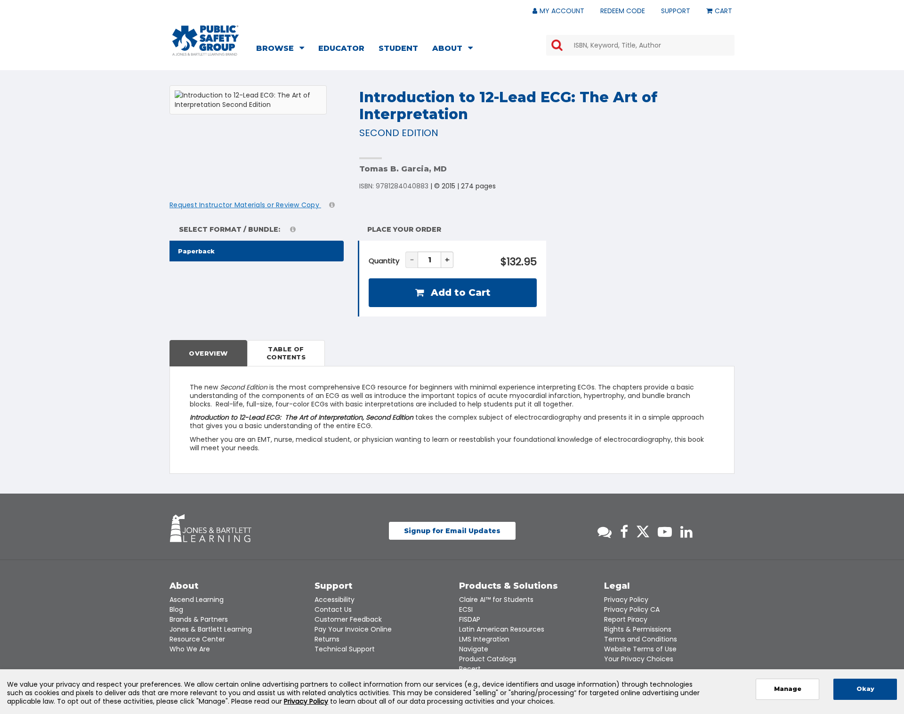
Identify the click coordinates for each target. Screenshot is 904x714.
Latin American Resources (501, 629)
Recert (470, 668)
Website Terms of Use (640, 649)
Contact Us (333, 609)
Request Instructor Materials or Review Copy (245, 205)
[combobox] (640, 45)
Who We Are (190, 649)
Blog (176, 609)
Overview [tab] (208, 353)
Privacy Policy (626, 599)
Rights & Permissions (637, 629)
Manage (787, 688)
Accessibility (335, 599)
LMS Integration (484, 639)
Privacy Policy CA (632, 609)
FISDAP (469, 619)
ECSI (466, 609)
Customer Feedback (348, 619)
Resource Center (197, 639)
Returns (327, 639)
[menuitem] (283, 49)
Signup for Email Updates (452, 531)
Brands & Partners (199, 619)
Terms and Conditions (640, 639)
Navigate (473, 649)
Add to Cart (459, 292)
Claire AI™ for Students (496, 599)
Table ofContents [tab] (286, 353)
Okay (865, 688)
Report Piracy (625, 619)
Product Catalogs (488, 659)
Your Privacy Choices (638, 659)
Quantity (384, 261)
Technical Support (345, 649)
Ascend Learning (197, 599)
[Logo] (205, 40)
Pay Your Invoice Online (353, 629)
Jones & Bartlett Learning (211, 629)
